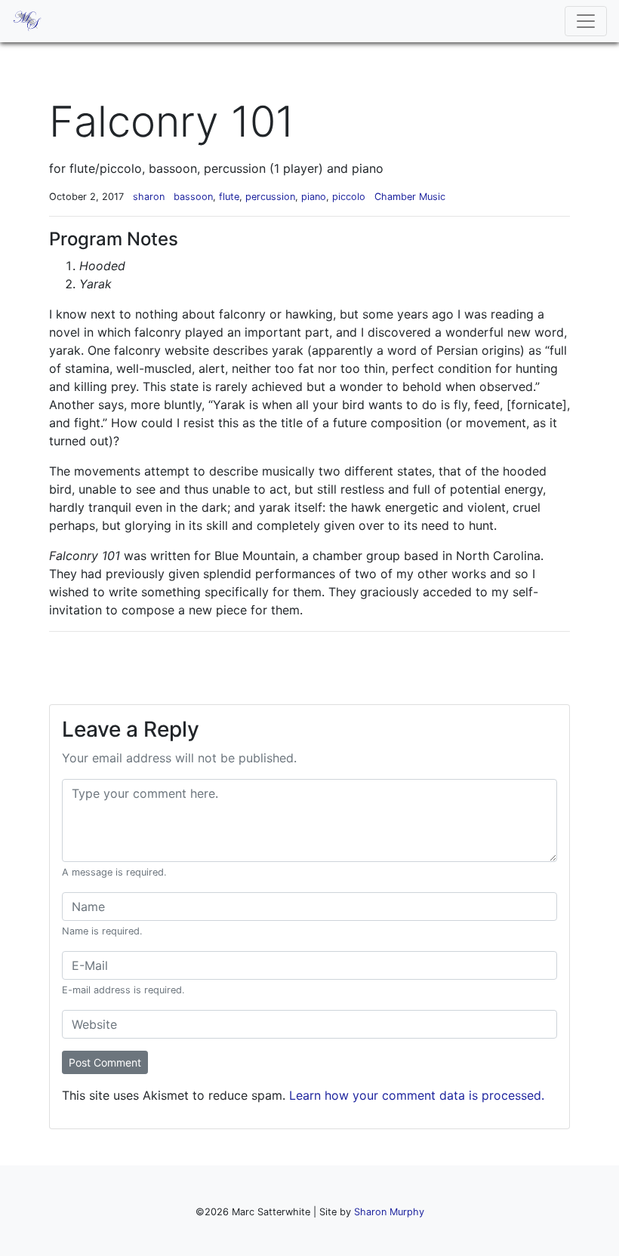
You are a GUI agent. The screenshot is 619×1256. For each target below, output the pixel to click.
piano (313, 196)
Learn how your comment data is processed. (416, 1095)
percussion (270, 196)
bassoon (193, 196)
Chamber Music (409, 196)
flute (229, 196)
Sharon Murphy (389, 1212)
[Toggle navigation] (586, 21)
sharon (149, 196)
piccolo (348, 196)
